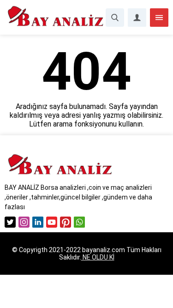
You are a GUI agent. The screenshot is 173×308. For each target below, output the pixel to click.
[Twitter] (10, 222)
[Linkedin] (37, 222)
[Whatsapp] (79, 222)
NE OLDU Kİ (97, 257)
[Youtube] (51, 222)
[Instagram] (24, 222)
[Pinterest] (65, 222)
